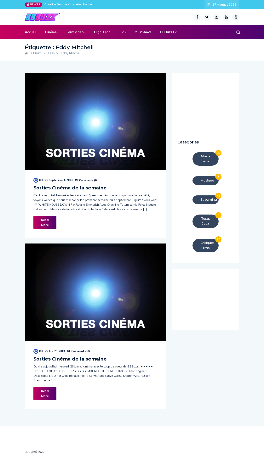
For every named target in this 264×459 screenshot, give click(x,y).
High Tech (102, 32)
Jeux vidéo (75, 32)
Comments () (88, 180)
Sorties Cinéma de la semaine (70, 188)
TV (121, 32)
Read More (45, 222)
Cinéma (51, 32)
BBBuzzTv (168, 32)
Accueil (31, 32)
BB (41, 180)
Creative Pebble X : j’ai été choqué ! (68, 4)
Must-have (143, 32)
